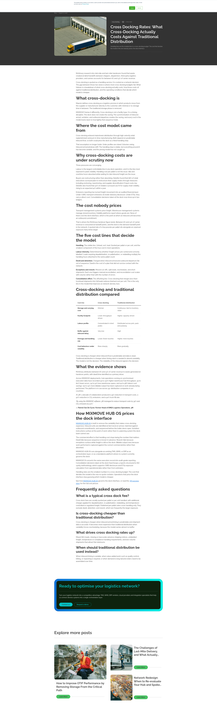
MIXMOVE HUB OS (83, 423)
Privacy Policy (85, 4)
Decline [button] (139, 8)
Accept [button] (132, 8)
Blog (55, 13)
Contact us (66, 604)
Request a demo (83, 604)
